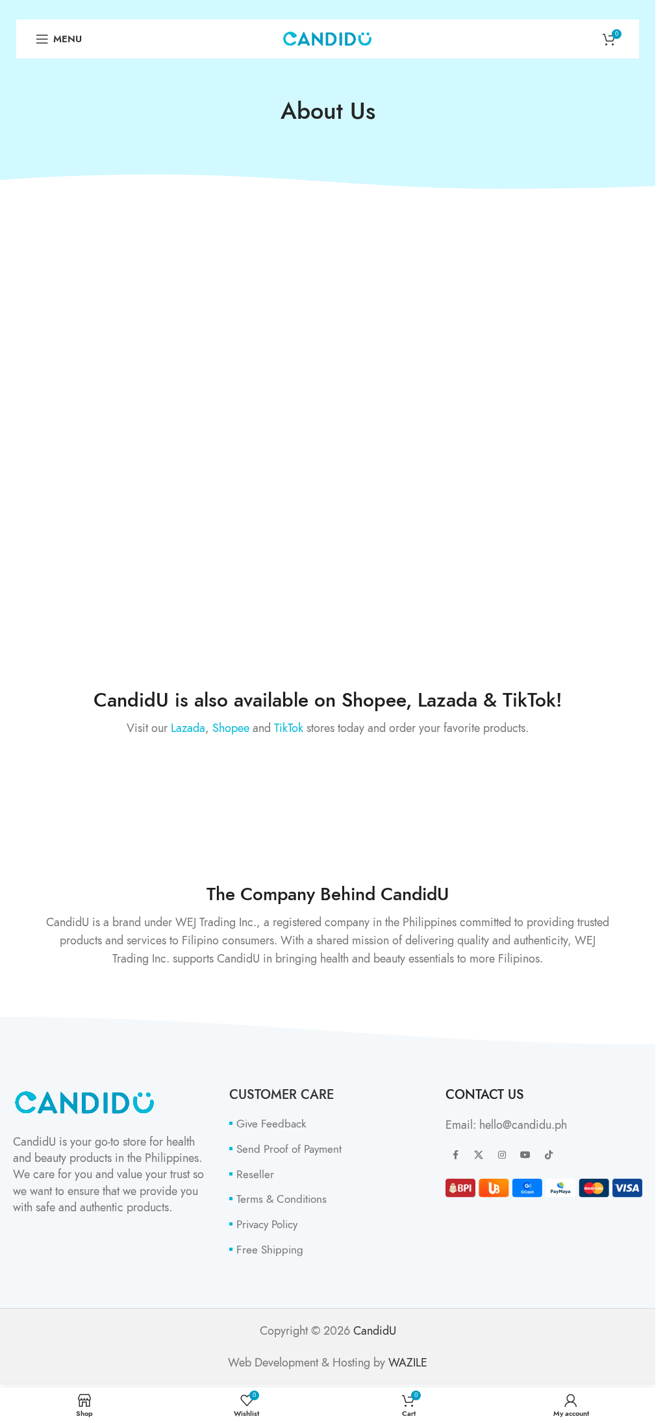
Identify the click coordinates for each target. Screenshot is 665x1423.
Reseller (255, 1174)
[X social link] (478, 1155)
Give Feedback (271, 1123)
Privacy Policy (266, 1224)
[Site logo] (327, 37)
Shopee (230, 728)
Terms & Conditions (281, 1199)
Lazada (188, 728)
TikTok (288, 728)
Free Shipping (269, 1249)
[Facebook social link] (455, 1155)
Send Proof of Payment (289, 1149)
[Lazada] (109, 784)
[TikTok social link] (548, 1155)
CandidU (374, 1330)
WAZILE (407, 1362)
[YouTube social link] (525, 1155)
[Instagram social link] (502, 1155)
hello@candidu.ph (523, 1124)
